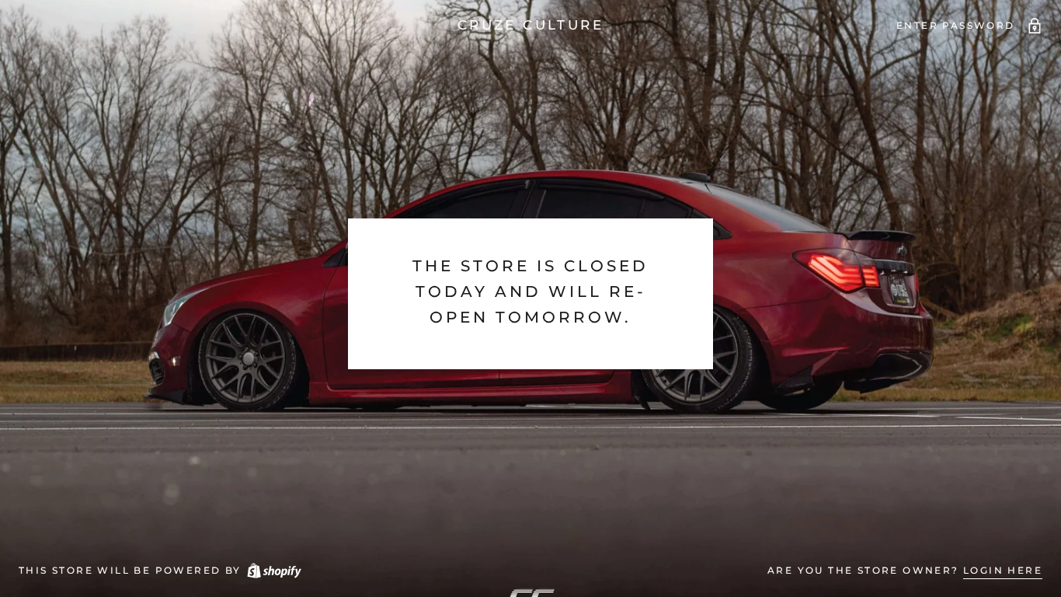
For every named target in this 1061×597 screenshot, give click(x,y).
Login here (1002, 570)
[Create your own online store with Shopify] (273, 570)
